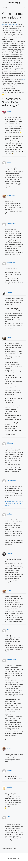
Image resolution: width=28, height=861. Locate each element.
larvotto (9, 787)
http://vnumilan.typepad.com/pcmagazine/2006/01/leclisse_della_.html (14, 503)
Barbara (9, 292)
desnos (9, 337)
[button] (24, 7)
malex (9, 162)
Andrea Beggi (14, 2)
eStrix (8, 817)
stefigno (9, 553)
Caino (8, 630)
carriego (9, 514)
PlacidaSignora (11, 223)
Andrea (9, 590)
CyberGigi (10, 443)
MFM (23, 79)
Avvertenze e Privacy (14, 856)
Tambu (9, 111)
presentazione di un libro (9, 24)
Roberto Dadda (11, 480)
